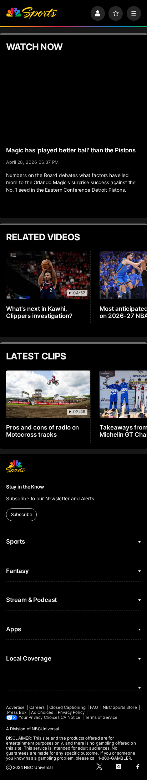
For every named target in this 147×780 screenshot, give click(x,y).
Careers (37, 707)
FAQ (94, 707)
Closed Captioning (67, 707)
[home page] (31, 13)
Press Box (17, 712)
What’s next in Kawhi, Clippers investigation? (39, 312)
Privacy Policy (71, 712)
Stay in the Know (25, 487)
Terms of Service (101, 717)
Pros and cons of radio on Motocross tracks (42, 431)
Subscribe (21, 514)
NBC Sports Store (120, 707)
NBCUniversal (46, 728)
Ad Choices (42, 712)
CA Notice (71, 717)
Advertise (15, 707)
